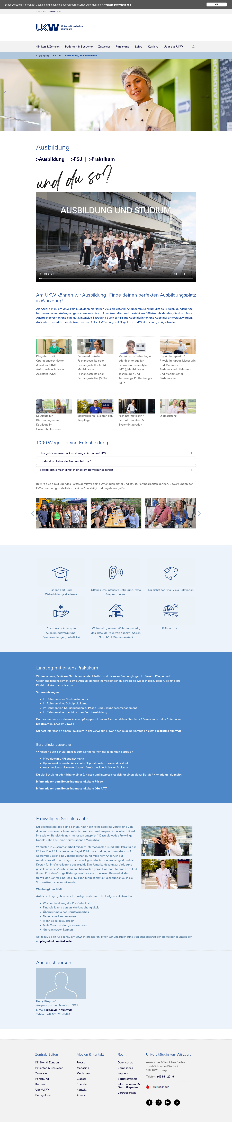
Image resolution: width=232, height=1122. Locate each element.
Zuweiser (41, 1073)
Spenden (82, 1084)
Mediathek (83, 1073)
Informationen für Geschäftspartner (129, 1085)
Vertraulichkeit (127, 1092)
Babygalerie (43, 1095)
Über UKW (42, 1089)
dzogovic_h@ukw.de (59, 1009)
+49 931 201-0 (165, 1076)
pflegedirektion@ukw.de (56, 941)
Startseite (44, 55)
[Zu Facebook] (149, 1102)
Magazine (83, 1068)
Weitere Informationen (117, 4)
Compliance (125, 1068)
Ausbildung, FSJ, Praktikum (81, 55)
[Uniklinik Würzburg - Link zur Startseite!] (60, 28)
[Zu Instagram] (158, 1102)
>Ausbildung (50, 159)
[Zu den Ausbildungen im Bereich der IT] (137, 406)
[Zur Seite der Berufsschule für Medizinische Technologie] (137, 346)
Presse (81, 1062)
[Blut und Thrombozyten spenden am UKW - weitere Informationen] (158, 1086)
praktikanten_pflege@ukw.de (55, 723)
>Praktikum (102, 159)
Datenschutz (125, 1062)
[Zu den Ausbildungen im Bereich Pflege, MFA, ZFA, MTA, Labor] (54, 346)
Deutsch (47, 12)
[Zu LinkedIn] (177, 1102)
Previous (5, 93)
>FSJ (76, 159)
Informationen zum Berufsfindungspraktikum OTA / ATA (72, 788)
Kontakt (81, 1089)
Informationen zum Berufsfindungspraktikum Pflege (69, 781)
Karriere (57, 55)
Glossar (81, 1078)
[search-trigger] (193, 46)
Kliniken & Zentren (47, 1062)
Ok (216, 4)
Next (227, 93)
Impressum (125, 1073)
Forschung (42, 1078)
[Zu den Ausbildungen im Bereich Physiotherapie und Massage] (178, 346)
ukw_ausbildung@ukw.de (164, 730)
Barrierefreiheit (127, 1078)
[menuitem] (48, 11)
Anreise (81, 1095)
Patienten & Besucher (49, 1068)
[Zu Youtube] (167, 1102)
